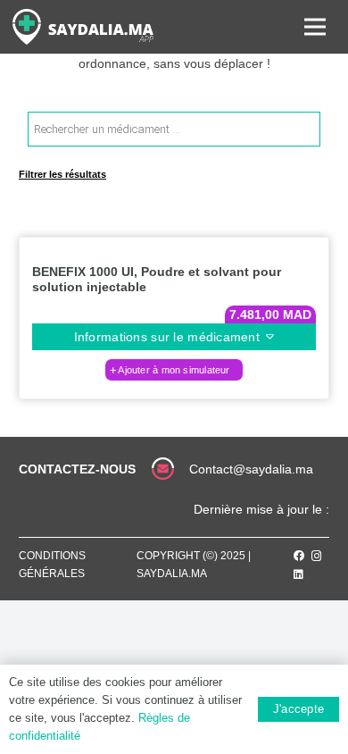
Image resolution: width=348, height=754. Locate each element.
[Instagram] (316, 556)
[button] (174, 370)
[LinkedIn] (298, 574)
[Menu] (315, 26)
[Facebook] (299, 555)
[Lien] (82, 27)
